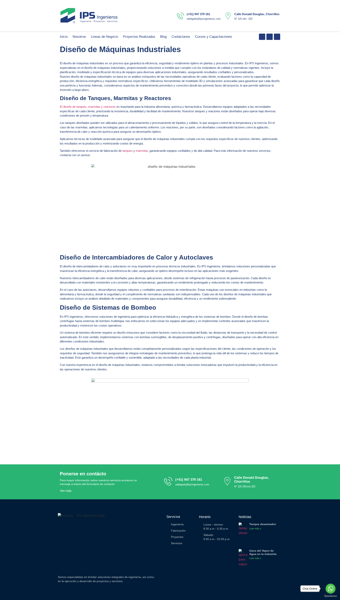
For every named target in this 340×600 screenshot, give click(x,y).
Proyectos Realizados (139, 37)
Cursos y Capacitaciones (213, 37)
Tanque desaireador (262, 524)
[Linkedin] (262, 37)
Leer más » (255, 528)
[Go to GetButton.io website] (330, 596)
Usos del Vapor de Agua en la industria (262, 552)
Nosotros (79, 37)
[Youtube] (269, 37)
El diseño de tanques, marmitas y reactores (88, 106)
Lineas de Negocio (104, 37)
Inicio (64, 37)
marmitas (142, 150)
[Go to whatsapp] (330, 589)
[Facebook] (277, 37)
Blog (163, 37)
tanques (127, 150)
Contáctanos (181, 37)
